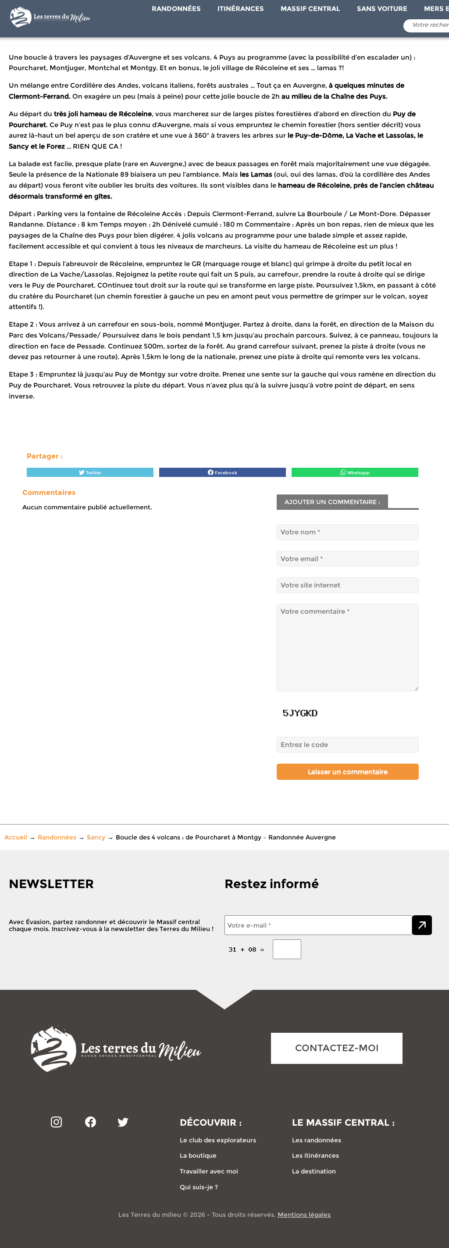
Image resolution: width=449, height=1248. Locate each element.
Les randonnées (316, 1140)
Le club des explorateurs (218, 1140)
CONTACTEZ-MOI (337, 1047)
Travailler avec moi (209, 1171)
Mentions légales (304, 1215)
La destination (314, 1171)
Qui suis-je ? (199, 1187)
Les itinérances (315, 1155)
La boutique (198, 1155)
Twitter (93, 472)
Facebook (225, 472)
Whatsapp (358, 472)
